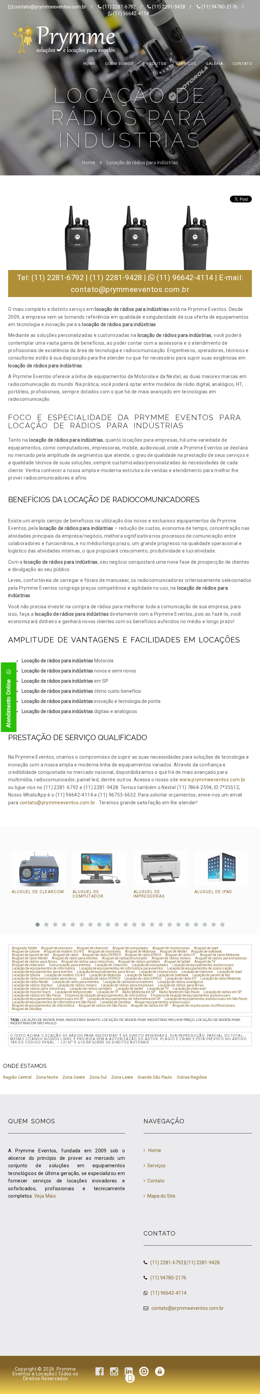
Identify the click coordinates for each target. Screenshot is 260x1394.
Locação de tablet (129, 989)
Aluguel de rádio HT (180, 955)
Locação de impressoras (158, 972)
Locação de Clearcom (111, 965)
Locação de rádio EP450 (142, 978)
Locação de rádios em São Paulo (36, 995)
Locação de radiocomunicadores (128, 982)
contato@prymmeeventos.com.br (50, 6)
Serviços (156, 1165)
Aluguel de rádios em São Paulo (103, 1005)
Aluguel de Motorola (140, 951)
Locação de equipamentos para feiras (106, 972)
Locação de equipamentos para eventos (42, 972)
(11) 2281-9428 (168, 6)
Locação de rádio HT (180, 978)
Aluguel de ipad (213, 891)
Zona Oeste (73, 1077)
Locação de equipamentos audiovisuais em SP (47, 999)
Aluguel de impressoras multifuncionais (203, 1005)
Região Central (17, 1077)
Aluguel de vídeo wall (28, 965)
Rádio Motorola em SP (138, 992)
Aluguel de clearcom (38, 891)
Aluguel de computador (88, 894)
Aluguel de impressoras (149, 894)
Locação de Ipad (229, 972)
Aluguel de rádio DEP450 (101, 955)
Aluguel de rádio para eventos (75, 958)
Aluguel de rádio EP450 (143, 955)
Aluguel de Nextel (173, 951)
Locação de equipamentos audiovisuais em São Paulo (206, 999)
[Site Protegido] (159, 1373)
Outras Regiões (192, 1077)
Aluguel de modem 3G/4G (64, 951)
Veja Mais (45, 1196)
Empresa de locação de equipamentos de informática (106, 995)
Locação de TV (158, 989)
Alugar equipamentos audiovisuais (162, 1002)
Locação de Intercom (197, 972)
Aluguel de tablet (177, 961)
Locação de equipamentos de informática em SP (123, 999)
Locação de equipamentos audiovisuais (203, 965)
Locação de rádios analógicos (180, 982)
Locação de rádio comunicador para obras (44, 978)
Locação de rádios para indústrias (142, 162)
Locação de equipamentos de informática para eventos (121, 968)
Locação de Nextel (139, 975)
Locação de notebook (172, 975)
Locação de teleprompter (73, 992)
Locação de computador (150, 965)
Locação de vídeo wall (189, 989)
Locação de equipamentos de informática (43, 968)
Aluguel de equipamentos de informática (43, 1005)
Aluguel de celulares (57, 948)
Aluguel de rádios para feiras (34, 961)
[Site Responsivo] (130, 1379)
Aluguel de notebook (206, 951)
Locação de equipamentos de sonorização (199, 968)
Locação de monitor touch (31, 992)
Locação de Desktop (115, 1002)
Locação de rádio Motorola (220, 978)
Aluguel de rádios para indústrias (87, 961)
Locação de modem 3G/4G (64, 975)
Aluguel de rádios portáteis (139, 961)
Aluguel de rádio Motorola (219, 955)
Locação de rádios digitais (32, 985)
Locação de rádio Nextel (30, 982)
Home (88, 162)
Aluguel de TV (204, 961)
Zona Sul (98, 1077)
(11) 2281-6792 (119, 6)
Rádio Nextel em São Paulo (179, 992)
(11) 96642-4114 (131, 13)
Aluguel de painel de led (30, 955)
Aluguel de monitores (104, 951)
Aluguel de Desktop (27, 1009)
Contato (156, 1180)
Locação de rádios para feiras (181, 985)
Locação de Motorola (105, 975)
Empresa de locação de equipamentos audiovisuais (191, 995)
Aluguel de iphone (26, 951)
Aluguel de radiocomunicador (125, 958)
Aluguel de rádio (65, 955)
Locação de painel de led (211, 975)
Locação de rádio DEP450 (100, 978)
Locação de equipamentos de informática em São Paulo (54, 1002)
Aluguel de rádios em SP (149, 1005)
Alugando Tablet (24, 948)
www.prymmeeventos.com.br (212, 779)
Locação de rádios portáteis (90, 989)
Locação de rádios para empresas (127, 985)
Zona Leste (122, 1077)
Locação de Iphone (26, 975)
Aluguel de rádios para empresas (221, 958)
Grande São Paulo (154, 1077)
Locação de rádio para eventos (75, 982)
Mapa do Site (161, 1196)
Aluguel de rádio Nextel (30, 958)
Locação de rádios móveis (77, 985)
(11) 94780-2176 (219, 6)
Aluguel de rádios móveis (171, 958)
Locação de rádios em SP (222, 992)
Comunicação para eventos (70, 965)
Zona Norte (47, 1077)
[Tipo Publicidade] (143, 1373)
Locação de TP (107, 992)
